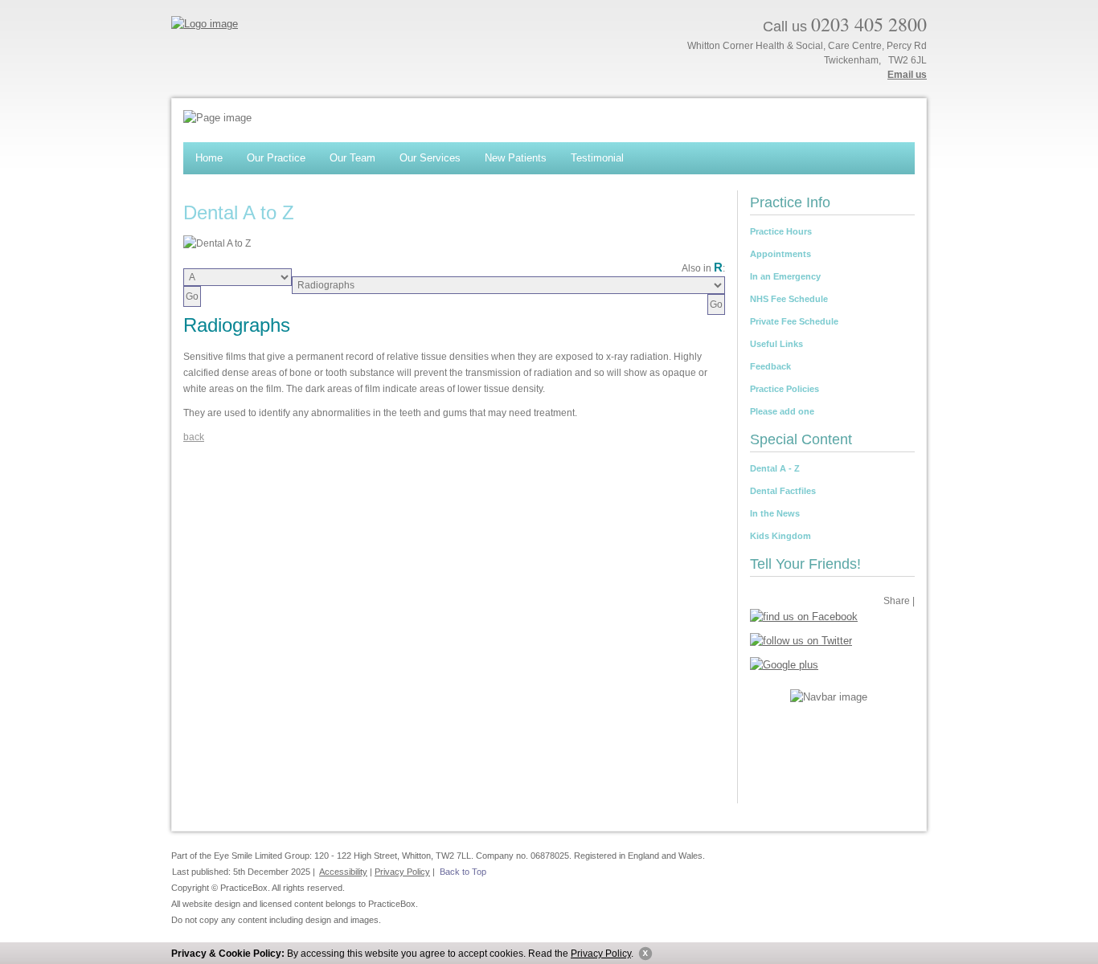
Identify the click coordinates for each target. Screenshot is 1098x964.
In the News (775, 513)
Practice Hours (781, 231)
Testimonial (597, 158)
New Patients (516, 158)
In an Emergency (785, 276)
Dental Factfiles (783, 491)
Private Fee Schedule (794, 321)
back (193, 437)
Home (209, 158)
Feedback (770, 366)
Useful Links (776, 344)
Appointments (780, 254)
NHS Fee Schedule (789, 299)
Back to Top (463, 871)
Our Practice (276, 158)
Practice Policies (784, 389)
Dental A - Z (775, 468)
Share (896, 601)
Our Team (352, 158)
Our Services (430, 158)
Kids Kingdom (780, 536)
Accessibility (343, 871)
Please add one (782, 411)
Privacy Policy (601, 953)
